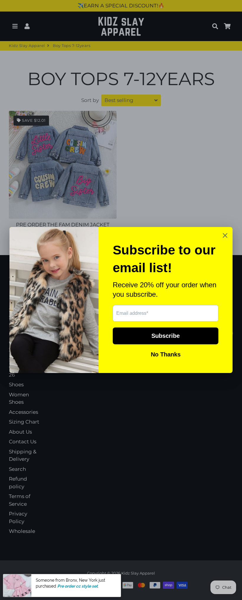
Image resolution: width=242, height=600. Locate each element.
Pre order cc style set (77, 586)
